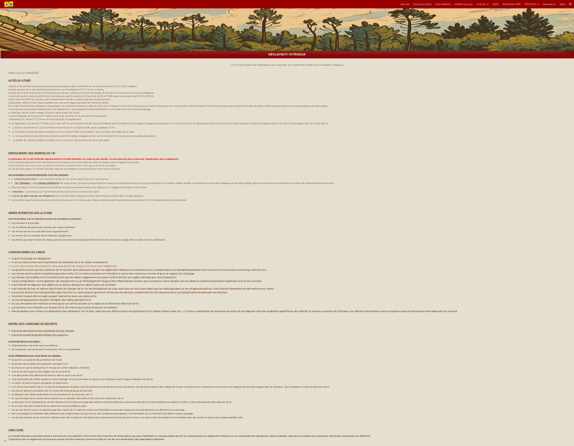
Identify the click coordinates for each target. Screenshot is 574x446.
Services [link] (548, 4)
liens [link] (562, 4)
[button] (570, 4)
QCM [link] (496, 4)
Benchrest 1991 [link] (511, 4)
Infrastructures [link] (463, 4)
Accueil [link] (404, 4)
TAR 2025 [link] (530, 4)
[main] (287, 54)
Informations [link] (442, 4)
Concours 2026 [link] (422, 4)
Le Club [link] (481, 4)
